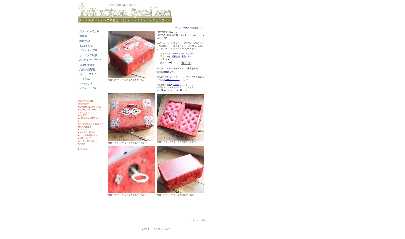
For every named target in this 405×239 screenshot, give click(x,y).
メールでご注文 (172, 79)
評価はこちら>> (170, 72)
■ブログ (81, 144)
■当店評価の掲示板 (86, 132)
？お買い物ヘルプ (162, 229)
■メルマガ (82, 129)
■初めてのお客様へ (86, 101)
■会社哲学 (82, 115)
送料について (85, 138)
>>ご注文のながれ (165, 90)
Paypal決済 (174, 84)
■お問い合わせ (84, 127)
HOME (177, 28)
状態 (184, 56)
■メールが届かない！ (87, 141)
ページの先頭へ (199, 220)
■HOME (146, 229)
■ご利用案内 (83, 104)
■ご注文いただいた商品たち (90, 124)
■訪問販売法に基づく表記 (89, 107)
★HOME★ (83, 149)
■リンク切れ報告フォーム (89, 135)
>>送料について (183, 90)
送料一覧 (176, 56)
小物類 (185, 28)
